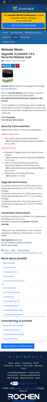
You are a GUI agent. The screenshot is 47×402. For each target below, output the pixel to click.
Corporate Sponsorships (13, 325)
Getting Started (9, 267)
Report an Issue (26, 378)
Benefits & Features (33, 32)
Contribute (25, 37)
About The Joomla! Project (14, 281)
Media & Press (9, 42)
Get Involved (8, 276)
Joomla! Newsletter (11, 305)
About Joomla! (16, 32)
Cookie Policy (12, 375)
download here (10, 88)
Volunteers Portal (10, 339)
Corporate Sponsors (11, 330)
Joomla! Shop (8, 297)
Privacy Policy (33, 372)
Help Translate (13, 378)
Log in (37, 378)
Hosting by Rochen (23, 401)
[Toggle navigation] (4, 2)
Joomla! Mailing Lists (11, 301)
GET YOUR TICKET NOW (23, 25)
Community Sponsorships (14, 334)
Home (5, 32)
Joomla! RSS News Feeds (13, 310)
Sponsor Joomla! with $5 (30, 375)
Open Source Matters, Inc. (25, 388)
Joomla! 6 (6, 37)
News (15, 37)
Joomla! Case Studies (11, 292)
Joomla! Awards (9, 288)
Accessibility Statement (17, 372)
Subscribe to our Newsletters (17, 345)
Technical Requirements (13, 314)
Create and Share (10, 272)
